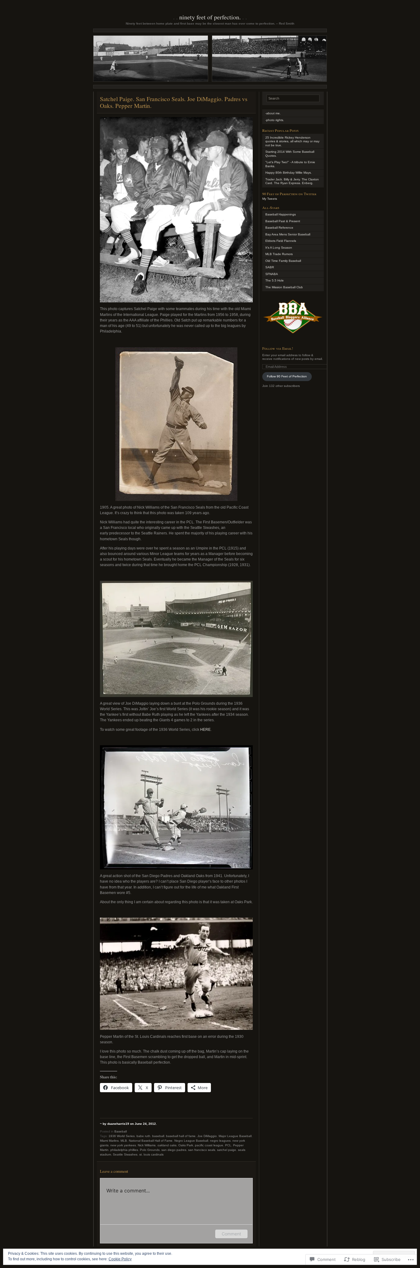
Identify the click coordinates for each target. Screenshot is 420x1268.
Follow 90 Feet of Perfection (287, 376)
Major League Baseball (235, 1136)
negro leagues (220, 1140)
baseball (158, 1136)
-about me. (273, 113)
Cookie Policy (120, 1259)
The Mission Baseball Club (284, 287)
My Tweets (269, 198)
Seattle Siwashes (125, 1154)
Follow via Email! (277, 348)
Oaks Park (185, 1145)
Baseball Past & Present (282, 221)
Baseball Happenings (280, 214)
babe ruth (143, 1136)
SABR (269, 267)
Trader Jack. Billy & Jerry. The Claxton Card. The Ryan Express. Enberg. (292, 181)
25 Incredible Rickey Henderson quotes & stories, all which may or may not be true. (292, 141)
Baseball (120, 1131)
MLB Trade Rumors (279, 254)
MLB (124, 1140)
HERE (205, 729)
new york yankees (123, 1145)
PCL (228, 1145)
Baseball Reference (279, 227)
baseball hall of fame (181, 1136)
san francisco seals (201, 1150)
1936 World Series (122, 1136)
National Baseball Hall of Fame (150, 1140)
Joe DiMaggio (207, 1136)
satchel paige (226, 1150)
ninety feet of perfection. (210, 17)
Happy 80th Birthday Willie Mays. (288, 172)
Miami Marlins (109, 1140)
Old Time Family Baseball (283, 260)
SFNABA (271, 274)
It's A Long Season (278, 247)
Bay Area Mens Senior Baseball (287, 234)
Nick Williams (147, 1145)
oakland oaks (166, 1145)
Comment (231, 1233)
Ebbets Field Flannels (280, 240)
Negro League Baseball (191, 1140)
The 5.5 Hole (274, 280)
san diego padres (173, 1150)
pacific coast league (209, 1145)
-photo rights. (274, 120)
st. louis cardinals (151, 1154)
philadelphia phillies (124, 1150)
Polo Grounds (150, 1150)
